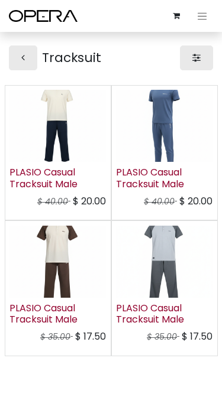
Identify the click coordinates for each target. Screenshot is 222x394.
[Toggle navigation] (202, 16)
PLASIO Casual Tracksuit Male (43, 177)
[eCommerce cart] (176, 16)
